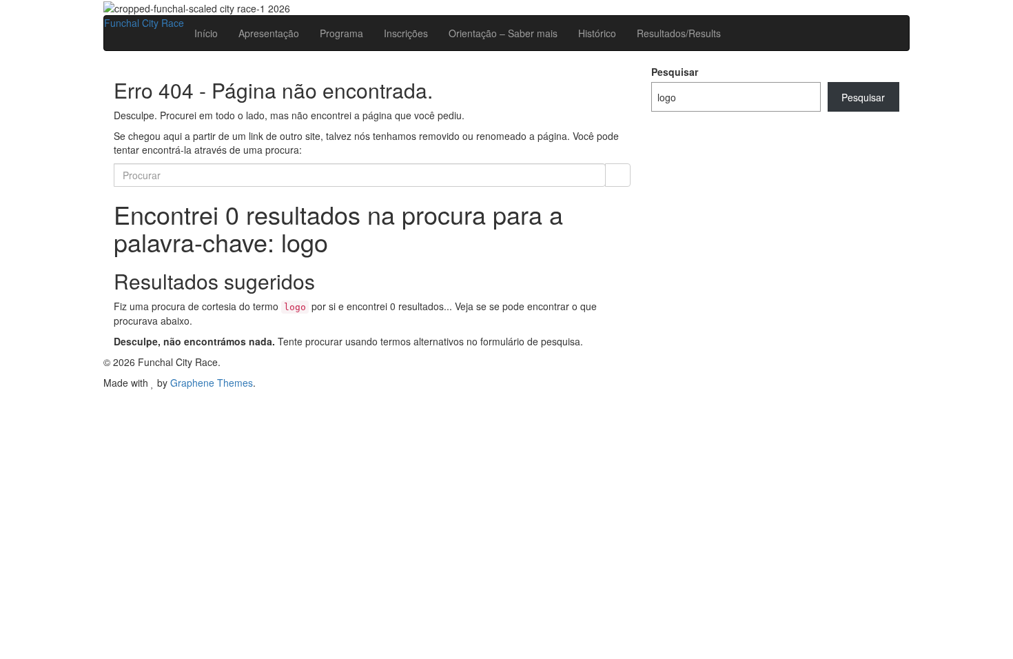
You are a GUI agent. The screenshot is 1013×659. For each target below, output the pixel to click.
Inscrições (406, 33)
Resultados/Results (679, 33)
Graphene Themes (211, 382)
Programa (341, 33)
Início (206, 33)
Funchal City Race (144, 23)
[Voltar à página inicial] (294, 7)
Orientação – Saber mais (503, 33)
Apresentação (268, 33)
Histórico (597, 33)
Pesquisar (674, 72)
